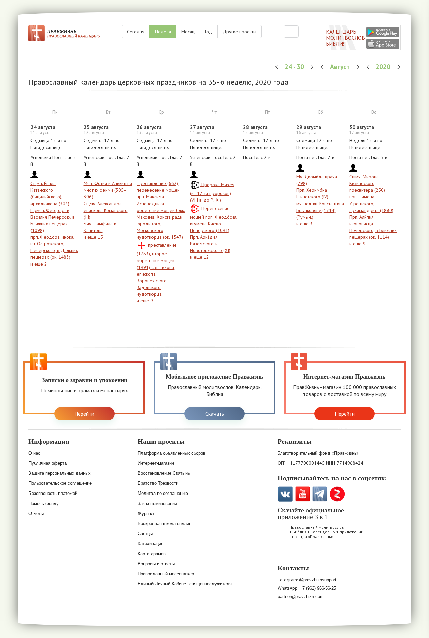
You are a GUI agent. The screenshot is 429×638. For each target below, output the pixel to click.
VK (285, 494)
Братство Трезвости (158, 483)
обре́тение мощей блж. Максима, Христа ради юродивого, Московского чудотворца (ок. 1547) (161, 223)
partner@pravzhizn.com (301, 596)
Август (340, 66)
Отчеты (36, 513)
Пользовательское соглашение (60, 483)
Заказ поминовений (157, 503)
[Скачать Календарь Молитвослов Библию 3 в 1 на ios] (382, 44)
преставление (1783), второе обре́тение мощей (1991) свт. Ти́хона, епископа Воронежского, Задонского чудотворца (157, 269)
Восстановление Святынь (164, 473)
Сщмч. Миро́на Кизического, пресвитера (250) (367, 183)
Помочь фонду (43, 503)
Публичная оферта (47, 463)
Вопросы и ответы (156, 563)
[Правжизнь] (64, 33)
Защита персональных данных (59, 473)
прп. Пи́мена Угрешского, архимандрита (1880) (371, 203)
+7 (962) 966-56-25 (318, 588)
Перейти (84, 413)
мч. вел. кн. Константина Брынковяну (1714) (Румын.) (320, 210)
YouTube (302, 494)
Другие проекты (239, 31)
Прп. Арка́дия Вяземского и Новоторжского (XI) (210, 243)
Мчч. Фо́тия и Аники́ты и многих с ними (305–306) (108, 190)
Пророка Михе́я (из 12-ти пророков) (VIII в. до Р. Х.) (212, 192)
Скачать (214, 413)
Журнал (146, 513)
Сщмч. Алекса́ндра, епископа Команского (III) (106, 210)
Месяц (188, 31)
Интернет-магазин (156, 463)
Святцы (145, 533)
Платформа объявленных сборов (171, 453)
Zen (337, 494)
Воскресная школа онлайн (164, 523)
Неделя (163, 31)
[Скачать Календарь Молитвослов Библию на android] (303, 554)
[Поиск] (291, 31)
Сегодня (135, 31)
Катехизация (150, 543)
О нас (34, 453)
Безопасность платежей (52, 493)
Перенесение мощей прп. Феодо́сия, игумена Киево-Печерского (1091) (213, 219)
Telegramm (319, 494)
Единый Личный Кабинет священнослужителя (185, 583)
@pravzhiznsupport (317, 579)
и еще (38, 264)
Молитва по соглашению (163, 493)
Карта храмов (152, 553)
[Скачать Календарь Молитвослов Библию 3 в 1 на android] (382, 32)
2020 (384, 66)
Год (208, 31)
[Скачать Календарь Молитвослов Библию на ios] (286, 554)
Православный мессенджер (166, 573)
